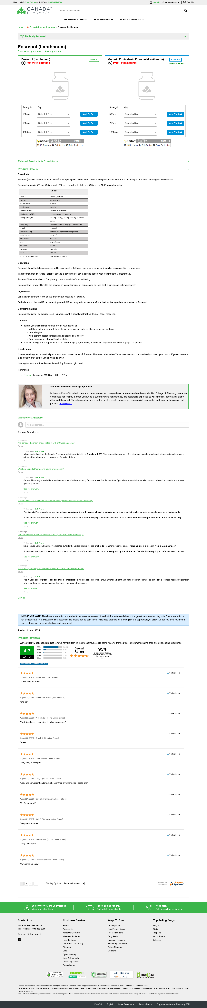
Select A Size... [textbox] (45, 114)
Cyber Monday (69, 954)
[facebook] (19, 939)
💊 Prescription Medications (40, 27)
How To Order (69, 940)
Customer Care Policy (73, 943)
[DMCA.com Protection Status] (145, 974)
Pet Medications (115, 933)
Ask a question (53, 51)
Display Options (53, 883)
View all (21, 598)
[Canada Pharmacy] (34, 10)
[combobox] (53, 114)
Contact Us (68, 929)
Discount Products (116, 940)
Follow (20, 446)
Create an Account (171, 2)
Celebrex (157, 940)
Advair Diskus (159, 936)
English (110, 1004)
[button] (60, 143)
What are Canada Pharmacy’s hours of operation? (41, 469)
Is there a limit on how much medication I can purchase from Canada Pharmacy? (55, 500)
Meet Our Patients (71, 936)
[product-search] (186, 10)
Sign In (156, 2)
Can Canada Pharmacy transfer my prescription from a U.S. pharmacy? (51, 534)
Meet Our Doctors (71, 933)
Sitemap (67, 947)
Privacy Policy (145, 1004)
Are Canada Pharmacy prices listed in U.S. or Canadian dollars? (46, 443)
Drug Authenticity (71, 958)
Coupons (112, 951)
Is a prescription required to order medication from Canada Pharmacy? (51, 568)
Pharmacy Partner (71, 961)
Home (21, 27)
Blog (65, 951)
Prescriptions (114, 925)
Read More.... (66, 403)
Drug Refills (113, 936)
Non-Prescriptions (116, 929)
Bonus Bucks (69, 965)
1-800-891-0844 (34, 925)
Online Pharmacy (115, 947)
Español (98, 1004)
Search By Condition (117, 943)
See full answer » (31, 489)
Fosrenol (28, 375)
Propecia (157, 933)
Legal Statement (126, 1004)
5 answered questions (29, 51)
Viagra (156, 925)
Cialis (155, 929)
